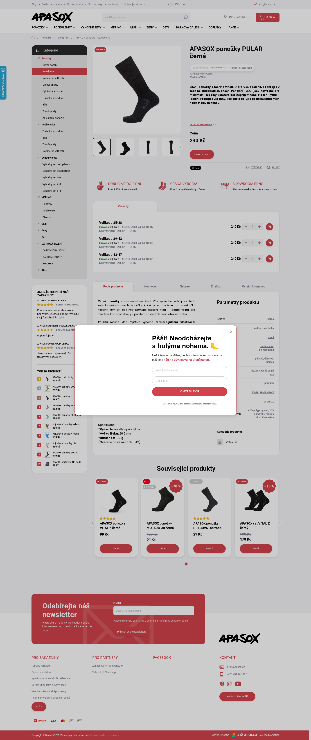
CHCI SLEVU (189, 391)
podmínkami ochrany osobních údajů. (200, 404)
